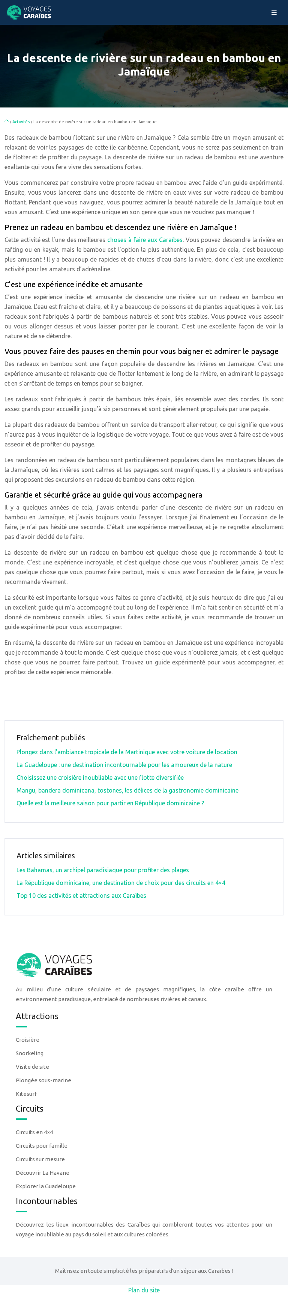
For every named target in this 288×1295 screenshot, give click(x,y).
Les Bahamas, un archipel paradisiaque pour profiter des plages (102, 870)
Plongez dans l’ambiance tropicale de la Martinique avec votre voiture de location (126, 752)
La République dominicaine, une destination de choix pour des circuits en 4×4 (120, 882)
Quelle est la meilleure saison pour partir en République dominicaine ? (110, 803)
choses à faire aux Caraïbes (145, 239)
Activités (21, 122)
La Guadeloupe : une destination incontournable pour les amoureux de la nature (124, 764)
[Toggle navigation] (274, 12)
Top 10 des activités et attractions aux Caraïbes (81, 895)
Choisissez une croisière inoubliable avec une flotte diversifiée (100, 777)
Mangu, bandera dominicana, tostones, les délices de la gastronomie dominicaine (127, 790)
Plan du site (144, 1290)
